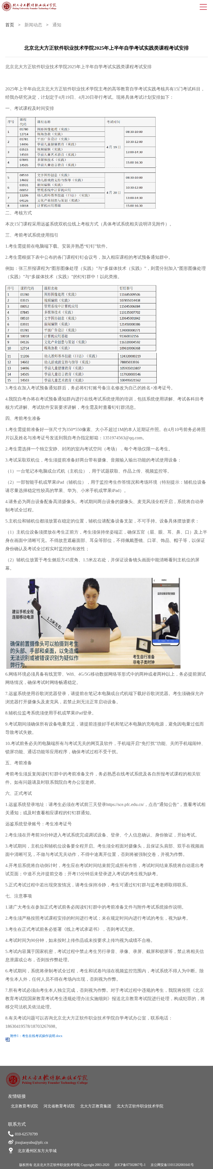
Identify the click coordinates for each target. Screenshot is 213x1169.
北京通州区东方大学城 (37, 1151)
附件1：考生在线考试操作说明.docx (36, 1036)
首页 (9, 24)
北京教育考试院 (24, 1106)
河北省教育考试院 (59, 1106)
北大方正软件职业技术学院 (140, 1106)
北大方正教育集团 (95, 1106)
